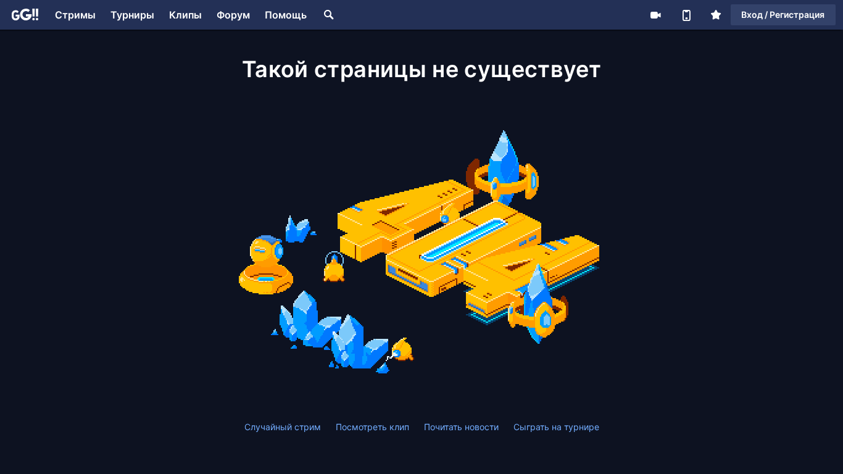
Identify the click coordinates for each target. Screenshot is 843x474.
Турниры (132, 15)
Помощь (286, 15)
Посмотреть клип (372, 427)
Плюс (716, 15)
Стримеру (655, 15)
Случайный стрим (282, 427)
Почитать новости (461, 427)
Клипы (185, 15)
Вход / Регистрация (782, 14)
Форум (233, 15)
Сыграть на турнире (556, 427)
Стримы (75, 15)
